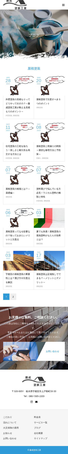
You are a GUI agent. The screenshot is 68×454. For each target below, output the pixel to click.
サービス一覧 (40, 422)
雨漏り (38, 158)
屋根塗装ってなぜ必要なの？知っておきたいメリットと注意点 (18, 235)
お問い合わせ (9, 438)
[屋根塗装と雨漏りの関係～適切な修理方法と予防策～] (49, 132)
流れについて (9, 422)
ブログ (37, 427)
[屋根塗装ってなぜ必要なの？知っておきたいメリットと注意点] (18, 218)
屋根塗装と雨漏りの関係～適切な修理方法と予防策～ (48, 150)
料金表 (37, 417)
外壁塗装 (9, 115)
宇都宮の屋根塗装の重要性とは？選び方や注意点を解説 (18, 278)
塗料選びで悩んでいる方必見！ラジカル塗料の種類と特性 (48, 192)
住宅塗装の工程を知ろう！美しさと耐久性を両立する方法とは (18, 150)
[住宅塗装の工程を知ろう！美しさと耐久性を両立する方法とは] (18, 132)
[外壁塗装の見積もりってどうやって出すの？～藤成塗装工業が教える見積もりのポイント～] (18, 86)
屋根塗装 (16, 115)
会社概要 (38, 433)
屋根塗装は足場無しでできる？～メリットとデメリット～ (48, 278)
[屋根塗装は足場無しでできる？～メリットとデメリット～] (49, 261)
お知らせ (7, 433)
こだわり (7, 417)
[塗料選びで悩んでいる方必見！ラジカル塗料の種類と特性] (49, 175)
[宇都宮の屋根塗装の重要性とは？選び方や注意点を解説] (18, 261)
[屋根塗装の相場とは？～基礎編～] (18, 175)
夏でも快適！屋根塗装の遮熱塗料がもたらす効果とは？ (48, 235)
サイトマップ (40, 438)
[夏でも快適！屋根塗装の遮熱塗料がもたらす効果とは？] (49, 218)
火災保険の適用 (11, 427)
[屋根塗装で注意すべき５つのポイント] (49, 86)
